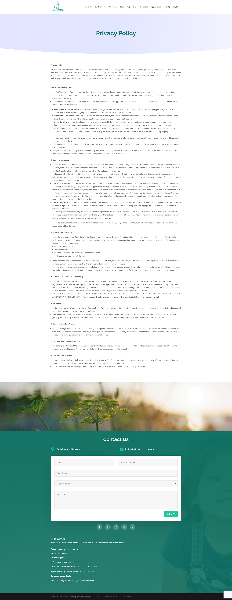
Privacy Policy (76, 596)
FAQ (128, 7)
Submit (171, 514)
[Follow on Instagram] (116, 527)
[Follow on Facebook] (99, 527)
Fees (122, 7)
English (176, 7)
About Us (88, 7)
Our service (113, 7)
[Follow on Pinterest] (124, 527)
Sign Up (167, 7)
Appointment (156, 7)
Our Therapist (100, 7)
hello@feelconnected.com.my (139, 449)
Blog (134, 7)
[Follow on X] (108, 527)
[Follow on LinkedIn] (132, 527)
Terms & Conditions (59, 596)
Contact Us (144, 7)
